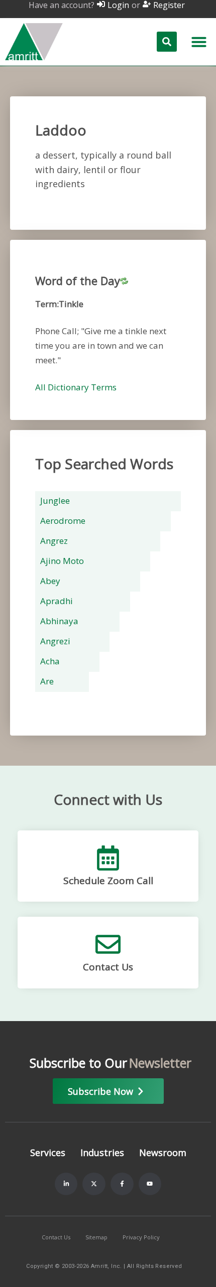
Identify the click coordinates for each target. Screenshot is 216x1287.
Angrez (54, 540)
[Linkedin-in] (66, 1184)
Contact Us (108, 966)
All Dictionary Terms (76, 387)
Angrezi (55, 641)
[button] (199, 42)
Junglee (55, 500)
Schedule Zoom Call (108, 880)
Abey (50, 581)
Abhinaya (59, 621)
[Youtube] (150, 1184)
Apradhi (56, 601)
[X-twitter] (93, 1184)
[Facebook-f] (122, 1184)
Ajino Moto (62, 560)
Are (47, 681)
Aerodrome (62, 520)
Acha (50, 661)
